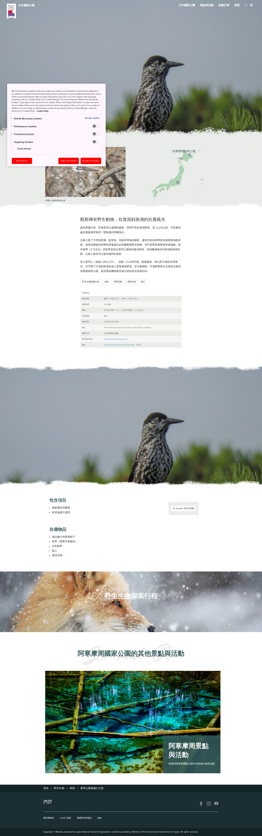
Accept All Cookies (90, 161)
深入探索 (131, 614)
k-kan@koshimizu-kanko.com (116, 339)
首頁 (46, 788)
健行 (143, 281)
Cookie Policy (42, 111)
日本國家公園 (187, 5)
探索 (237, 5)
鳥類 (72, 788)
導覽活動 (118, 281)
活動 (106, 281)
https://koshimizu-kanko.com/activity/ (119, 345)
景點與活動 (207, 5)
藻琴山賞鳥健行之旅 (92, 788)
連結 (99, 818)
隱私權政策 (48, 818)
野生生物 (59, 788)
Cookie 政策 (65, 818)
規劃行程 (223, 5)
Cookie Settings (24, 149)
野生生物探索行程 (90, 281)
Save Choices (22, 161)
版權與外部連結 (84, 818)
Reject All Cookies (69, 161)
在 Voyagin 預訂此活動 (183, 508)
